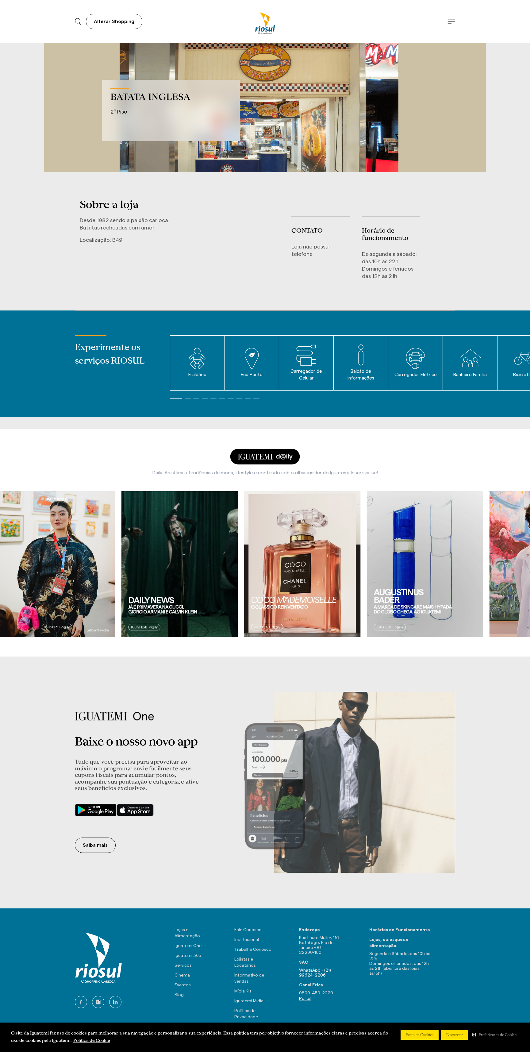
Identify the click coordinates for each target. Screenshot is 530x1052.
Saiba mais (95, 845)
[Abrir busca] (78, 21)
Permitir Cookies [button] (419, 1034)
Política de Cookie (91, 1040)
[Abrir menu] (451, 21)
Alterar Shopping (114, 21)
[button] (494, 1035)
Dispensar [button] (454, 1034)
